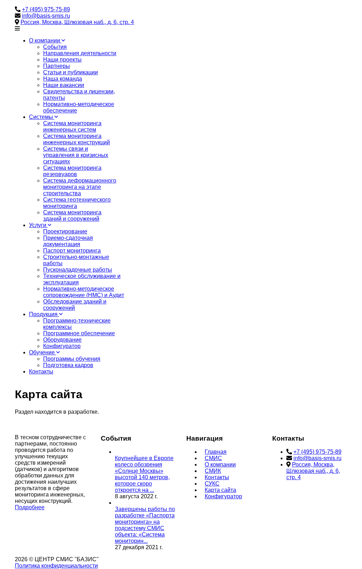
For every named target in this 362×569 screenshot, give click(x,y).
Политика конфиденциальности (56, 566)
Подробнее (30, 507)
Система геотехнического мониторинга (77, 203)
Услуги (38, 225)
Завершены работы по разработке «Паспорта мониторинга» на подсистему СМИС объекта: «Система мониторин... (145, 525)
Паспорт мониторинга (72, 251)
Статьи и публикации (70, 72)
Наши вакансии (63, 85)
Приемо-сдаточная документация (68, 241)
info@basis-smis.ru (46, 16)
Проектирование (65, 231)
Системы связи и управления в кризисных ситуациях (75, 155)
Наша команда (62, 79)
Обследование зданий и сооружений (74, 304)
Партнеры (56, 66)
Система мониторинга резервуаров (72, 171)
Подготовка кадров (68, 365)
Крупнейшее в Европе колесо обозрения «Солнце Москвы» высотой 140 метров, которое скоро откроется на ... (144, 474)
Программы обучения (71, 359)
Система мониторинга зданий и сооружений (72, 215)
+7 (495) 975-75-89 (46, 9)
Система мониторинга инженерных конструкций (76, 139)
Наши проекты (62, 60)
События (55, 47)
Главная (216, 452)
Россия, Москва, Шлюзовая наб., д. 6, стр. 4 (77, 22)
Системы (41, 117)
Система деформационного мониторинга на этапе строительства (79, 187)
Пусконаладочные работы (77, 270)
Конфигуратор (62, 346)
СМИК (213, 471)
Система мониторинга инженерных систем (72, 126)
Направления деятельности (79, 53)
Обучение (42, 352)
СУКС (212, 484)
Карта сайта (220, 490)
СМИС (213, 458)
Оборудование (62, 340)
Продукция (44, 314)
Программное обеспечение (79, 333)
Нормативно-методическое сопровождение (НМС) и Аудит (83, 292)
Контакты (41, 371)
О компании (45, 40)
